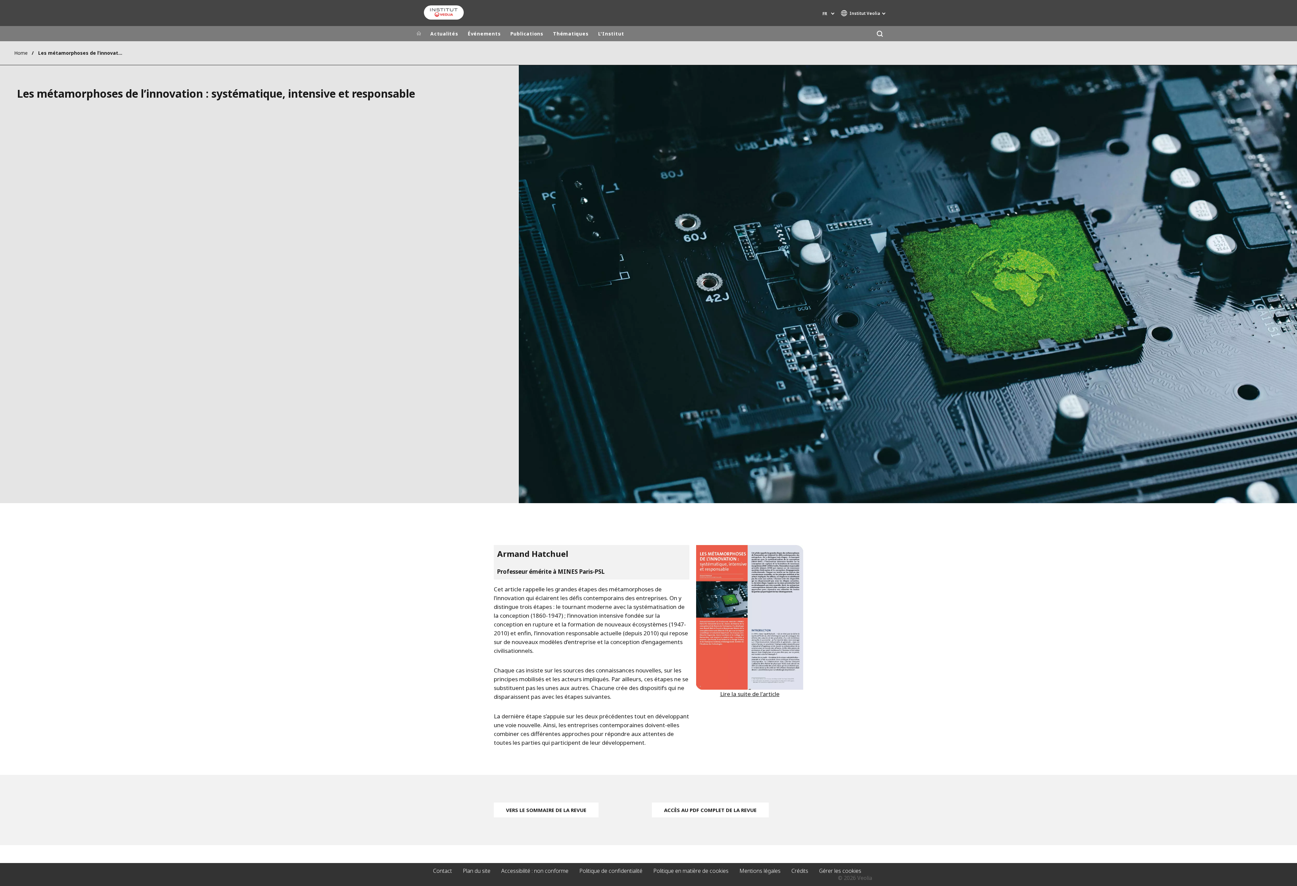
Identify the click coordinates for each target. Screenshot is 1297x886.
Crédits (799, 871)
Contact (442, 871)
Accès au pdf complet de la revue (710, 810)
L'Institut (611, 33)
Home (21, 53)
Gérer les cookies (840, 871)
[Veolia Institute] (444, 12)
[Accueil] (419, 34)
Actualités (444, 33)
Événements (484, 33)
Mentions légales (760, 871)
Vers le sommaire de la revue (546, 810)
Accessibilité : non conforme (534, 871)
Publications (526, 33)
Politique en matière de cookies (691, 871)
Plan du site (476, 871)
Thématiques (571, 33)
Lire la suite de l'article (750, 694)
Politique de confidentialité (610, 871)
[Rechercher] (879, 33)
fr (824, 14)
